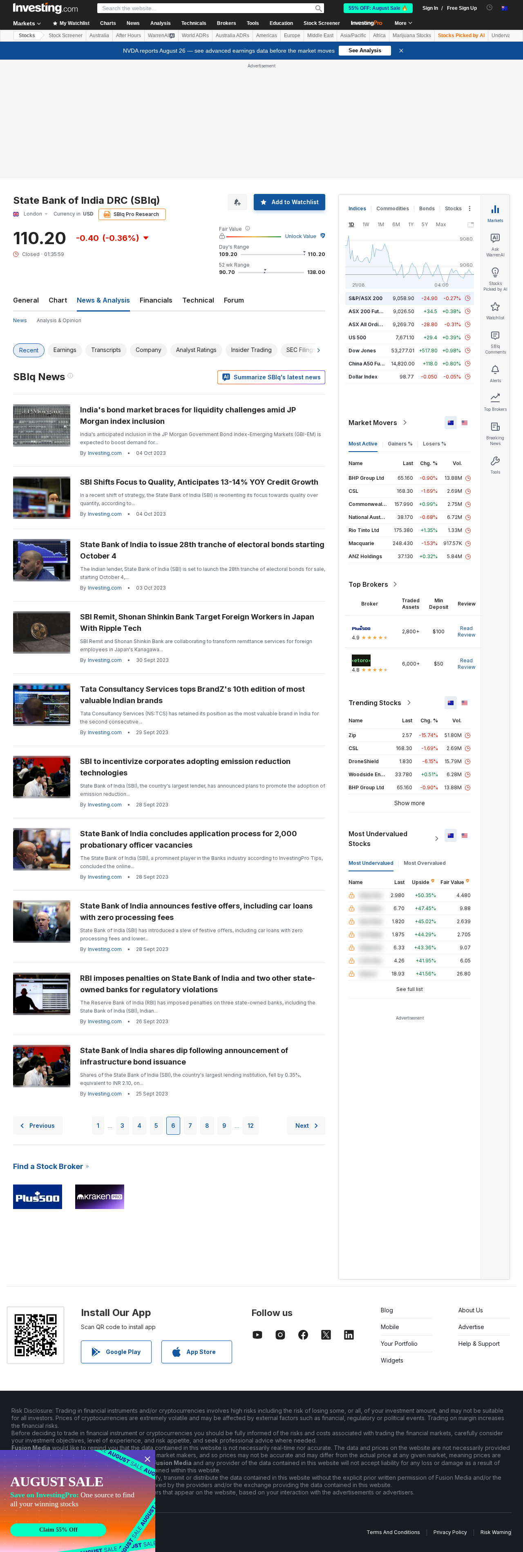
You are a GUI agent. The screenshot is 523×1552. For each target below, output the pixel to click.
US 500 (357, 337)
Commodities (392, 208)
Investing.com (105, 453)
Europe (292, 35)
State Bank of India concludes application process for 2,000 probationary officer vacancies (188, 839)
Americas (266, 35)
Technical (198, 300)
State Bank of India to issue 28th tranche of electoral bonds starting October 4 (202, 550)
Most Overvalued (425, 863)
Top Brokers (368, 584)
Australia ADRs (232, 35)
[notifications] (489, 7)
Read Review (467, 631)
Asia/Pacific (353, 35)
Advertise (471, 1326)
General (26, 300)
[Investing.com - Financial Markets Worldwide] (45, 8)
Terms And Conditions (393, 1532)
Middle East (320, 35)
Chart (58, 300)
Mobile (390, 1326)
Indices (357, 208)
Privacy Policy (450, 1532)
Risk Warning (496, 1532)
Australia (99, 35)
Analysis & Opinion (59, 320)
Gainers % (400, 444)
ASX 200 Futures (369, 311)
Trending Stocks (375, 703)
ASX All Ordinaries (371, 324)
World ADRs (195, 35)
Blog (387, 1310)
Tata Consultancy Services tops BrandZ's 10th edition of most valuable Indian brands (192, 695)
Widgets (392, 1360)
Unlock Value (300, 236)
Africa (379, 35)
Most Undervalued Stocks (378, 839)
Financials (156, 300)
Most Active (363, 444)
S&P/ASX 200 (365, 298)
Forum (234, 300)
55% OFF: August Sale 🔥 (378, 8)
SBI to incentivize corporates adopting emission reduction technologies (185, 767)
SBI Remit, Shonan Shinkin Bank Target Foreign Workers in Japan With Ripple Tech (197, 622)
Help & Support (479, 1343)
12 (251, 1125)
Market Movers (373, 423)
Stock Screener (322, 23)
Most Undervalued (371, 863)
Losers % (434, 444)
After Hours (128, 35)
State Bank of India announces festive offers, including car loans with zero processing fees (196, 912)
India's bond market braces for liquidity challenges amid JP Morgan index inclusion (188, 415)
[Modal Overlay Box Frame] (77, 1501)
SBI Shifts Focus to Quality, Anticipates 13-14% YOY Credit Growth (199, 482)
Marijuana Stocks (412, 35)
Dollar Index (363, 377)
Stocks (27, 35)
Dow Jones (362, 350)
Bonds (427, 208)
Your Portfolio (399, 1343)
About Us (470, 1310)
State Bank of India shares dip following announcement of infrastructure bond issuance (184, 1056)
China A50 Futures (371, 364)
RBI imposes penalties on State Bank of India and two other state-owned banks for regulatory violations (197, 984)
